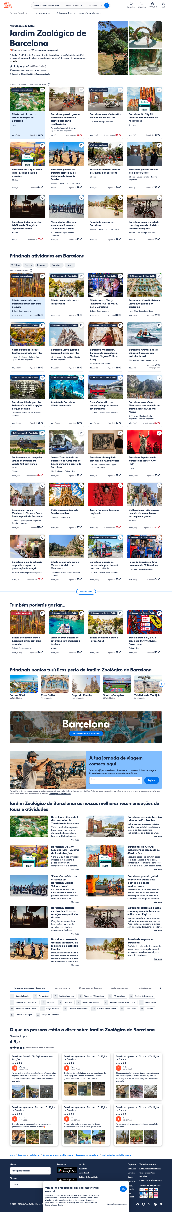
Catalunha (34, 1155)
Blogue (130, 1177)
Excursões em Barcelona (87, 1155)
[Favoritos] (131, 4)
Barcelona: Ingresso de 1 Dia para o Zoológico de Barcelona (85, 1058)
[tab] (29, 988)
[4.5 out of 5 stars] (18, 1047)
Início (12, 1155)
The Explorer (131, 1195)
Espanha (22, 1155)
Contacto (83, 1168)
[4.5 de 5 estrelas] (18, 66)
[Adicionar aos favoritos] (42, 90)
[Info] (48, 84)
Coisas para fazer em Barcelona (58, 1155)
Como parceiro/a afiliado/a (150, 1180)
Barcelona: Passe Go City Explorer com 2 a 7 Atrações (32, 1058)
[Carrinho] (142, 4)
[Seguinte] (161, 684)
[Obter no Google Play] (67, 1170)
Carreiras (131, 1173)
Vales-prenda (131, 1187)
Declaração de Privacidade (60, 794)
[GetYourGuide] (8, 5)
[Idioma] (152, 4)
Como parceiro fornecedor (150, 1168)
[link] (27, 113)
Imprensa (131, 1181)
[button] (27, 113)
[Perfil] (163, 4)
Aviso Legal (84, 1173)
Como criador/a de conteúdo (147, 1174)
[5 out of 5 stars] (34, 1063)
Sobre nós (132, 1168)
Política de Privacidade (88, 1177)
